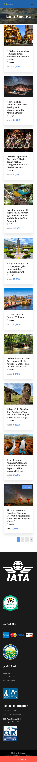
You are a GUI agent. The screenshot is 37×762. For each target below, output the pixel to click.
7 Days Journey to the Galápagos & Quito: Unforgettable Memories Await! (18, 267)
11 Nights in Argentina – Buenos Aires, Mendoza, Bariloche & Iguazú (18, 55)
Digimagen (22, 753)
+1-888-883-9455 (11, 710)
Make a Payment (9, 680)
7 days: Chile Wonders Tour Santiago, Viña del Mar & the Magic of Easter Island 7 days (18, 413)
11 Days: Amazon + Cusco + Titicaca (16, 316)
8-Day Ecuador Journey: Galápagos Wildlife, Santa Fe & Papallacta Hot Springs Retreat (17, 465)
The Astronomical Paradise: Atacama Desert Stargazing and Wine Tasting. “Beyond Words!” (18, 516)
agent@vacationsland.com (14, 714)
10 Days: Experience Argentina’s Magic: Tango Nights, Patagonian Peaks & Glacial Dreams (17, 162)
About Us (6, 673)
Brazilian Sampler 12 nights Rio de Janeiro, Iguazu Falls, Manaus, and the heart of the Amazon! (18, 215)
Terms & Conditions (10, 677)
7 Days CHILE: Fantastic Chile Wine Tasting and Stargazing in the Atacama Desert (17, 107)
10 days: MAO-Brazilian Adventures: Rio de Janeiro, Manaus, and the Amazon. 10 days (18, 362)
